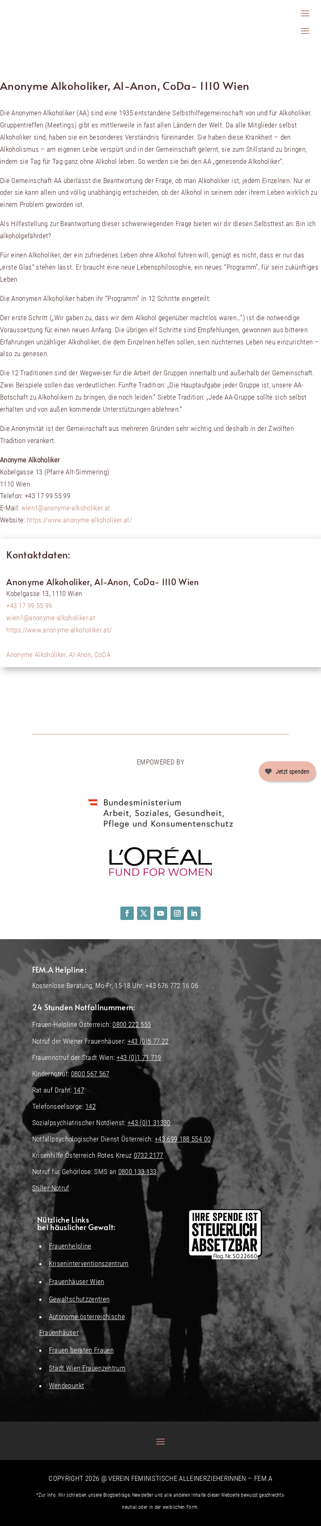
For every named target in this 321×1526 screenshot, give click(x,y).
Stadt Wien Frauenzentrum (87, 1368)
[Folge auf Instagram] (177, 913)
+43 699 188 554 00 (183, 1139)
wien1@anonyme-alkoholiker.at (65, 508)
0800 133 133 (137, 1171)
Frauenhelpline (70, 1246)
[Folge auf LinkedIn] (194, 913)
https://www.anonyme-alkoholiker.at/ (79, 520)
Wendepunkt (66, 1385)
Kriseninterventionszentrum (89, 1263)
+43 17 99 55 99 (29, 605)
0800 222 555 (131, 1024)
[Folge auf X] (143, 913)
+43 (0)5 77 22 (148, 1041)
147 (79, 1090)
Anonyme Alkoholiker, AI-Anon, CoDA (58, 654)
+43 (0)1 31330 (149, 1122)
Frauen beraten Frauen (81, 1350)
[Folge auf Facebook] (127, 913)
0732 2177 (148, 1155)
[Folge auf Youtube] (160, 913)
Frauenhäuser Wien (76, 1281)
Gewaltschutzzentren (79, 1299)
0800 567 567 (90, 1074)
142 (90, 1106)
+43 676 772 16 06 (171, 985)
